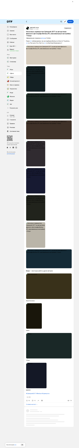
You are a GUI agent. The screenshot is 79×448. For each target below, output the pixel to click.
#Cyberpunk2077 (31, 393)
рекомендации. (11, 153)
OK (22, 445)
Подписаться (67, 28)
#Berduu (38, 393)
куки (15, 444)
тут (31, 41)
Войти (70, 21)
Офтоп (31, 29)
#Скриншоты (46, 393)
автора (43, 38)
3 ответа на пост (31, 404)
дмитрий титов (34, 27)
